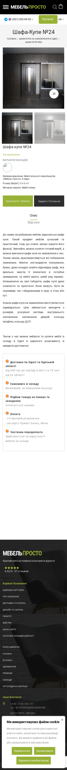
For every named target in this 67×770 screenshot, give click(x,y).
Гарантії (7, 616)
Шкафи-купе (9, 667)
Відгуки (7, 623)
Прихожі (7, 673)
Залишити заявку (18, 201)
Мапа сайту (9, 629)
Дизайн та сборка (13, 610)
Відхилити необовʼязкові (34, 760)
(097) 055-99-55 (21, 19)
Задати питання (49, 201)
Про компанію (11, 596)
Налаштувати (44, 750)
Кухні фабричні (11, 647)
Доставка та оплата (14, 603)
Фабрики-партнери (13, 590)
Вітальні (7, 660)
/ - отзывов (16, 571)
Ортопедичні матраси (15, 686)
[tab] (33, 216)
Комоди (7, 680)
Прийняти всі (22, 750)
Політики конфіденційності (18, 636)
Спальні (7, 654)
